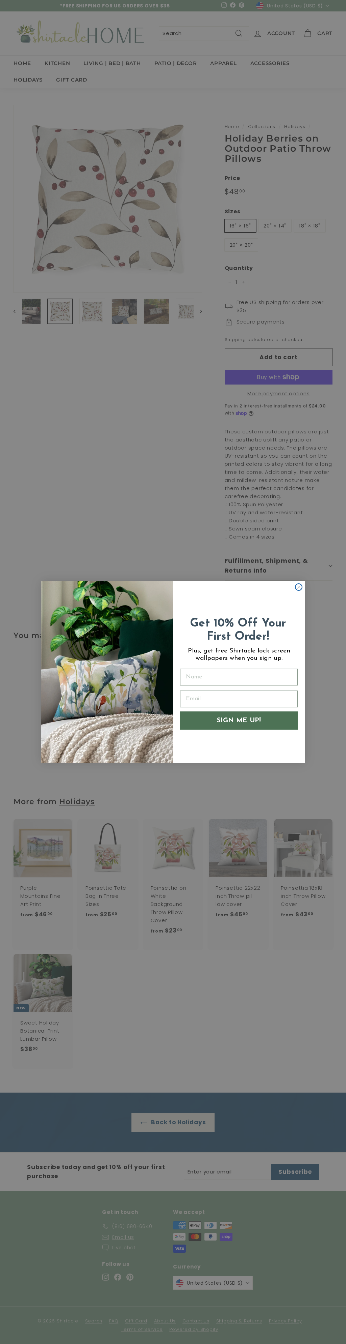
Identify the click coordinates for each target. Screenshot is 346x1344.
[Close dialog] (298, 587)
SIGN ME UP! (239, 720)
